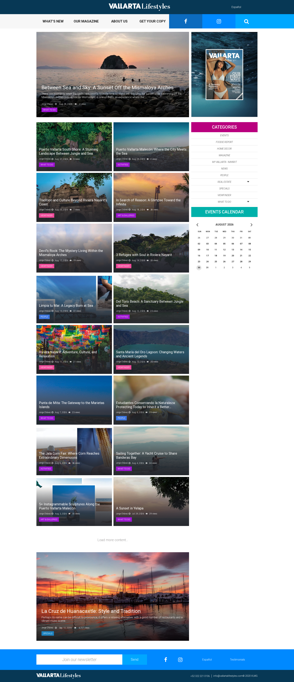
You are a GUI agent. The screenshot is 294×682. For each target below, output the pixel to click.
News (224, 168)
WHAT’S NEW (53, 21)
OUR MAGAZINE (86, 21)
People (224, 175)
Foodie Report (224, 142)
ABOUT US (119, 21)
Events (224, 135)
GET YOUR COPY (153, 21)
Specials (224, 188)
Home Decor (224, 148)
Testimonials (237, 659)
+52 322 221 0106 (200, 676)
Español (236, 7)
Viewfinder (224, 195)
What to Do (224, 201)
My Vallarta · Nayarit (224, 162)
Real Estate (224, 182)
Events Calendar (224, 212)
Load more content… (112, 540)
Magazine (224, 155)
